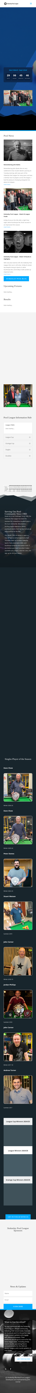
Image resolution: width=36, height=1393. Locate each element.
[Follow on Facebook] (11, 1369)
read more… (7, 184)
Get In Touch (24, 111)
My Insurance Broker (19, 62)
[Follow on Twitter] (6, 1369)
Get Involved (23, 1359)
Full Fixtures (23, 464)
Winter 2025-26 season (16, 88)
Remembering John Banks (12, 165)
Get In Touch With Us (18, 1217)
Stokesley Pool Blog (16, 279)
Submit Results (22, 410)
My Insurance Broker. (15, 373)
